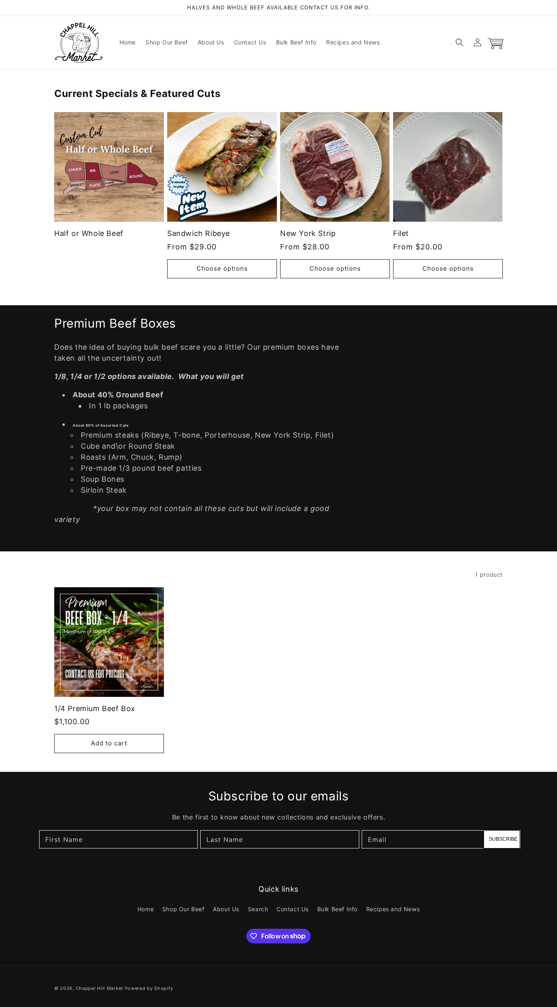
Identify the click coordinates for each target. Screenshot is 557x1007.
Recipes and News (393, 909)
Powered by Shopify (149, 988)
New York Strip (308, 233)
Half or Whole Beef (89, 233)
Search (258, 909)
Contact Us (292, 909)
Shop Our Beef (183, 909)
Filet (401, 233)
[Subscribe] (502, 839)
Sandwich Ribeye (198, 233)
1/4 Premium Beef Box (94, 708)
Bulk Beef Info (337, 909)
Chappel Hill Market (99, 988)
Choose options (222, 268)
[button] (460, 42)
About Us (226, 909)
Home (145, 909)
